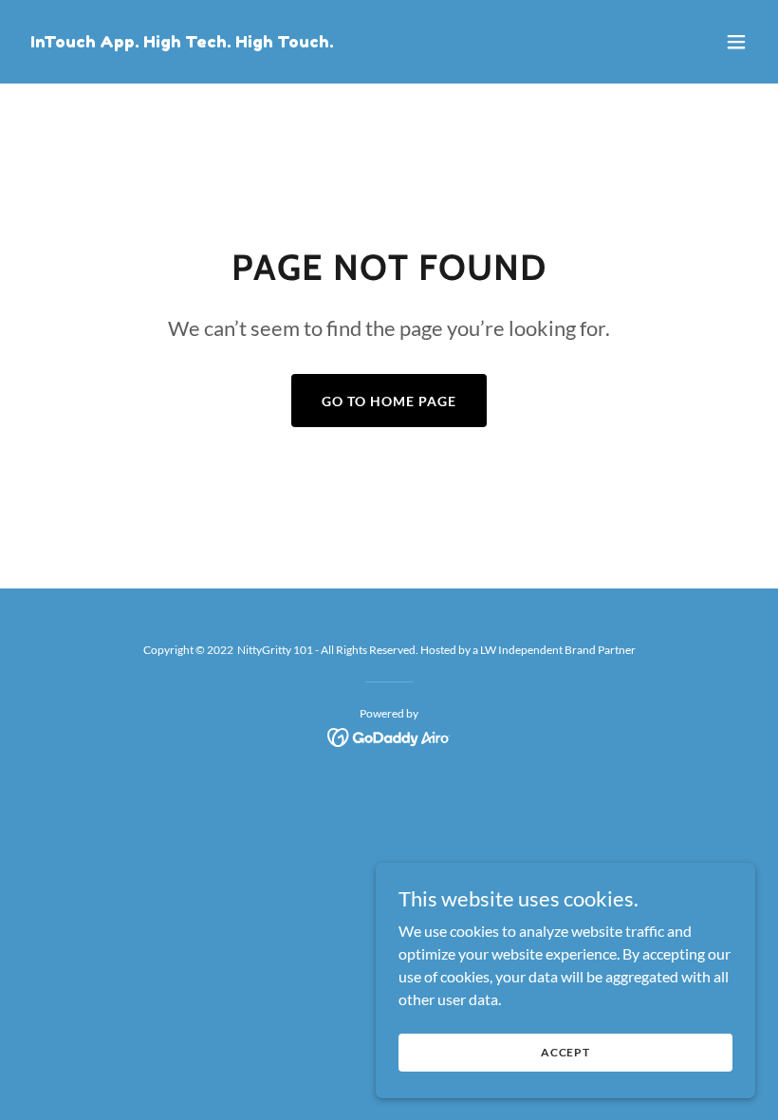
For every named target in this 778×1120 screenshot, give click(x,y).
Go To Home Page (389, 401)
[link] (182, 41)
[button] (736, 42)
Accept (565, 1052)
